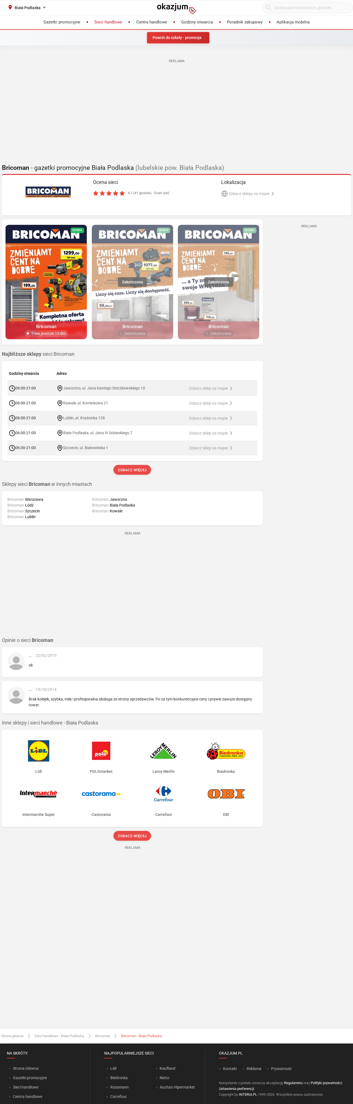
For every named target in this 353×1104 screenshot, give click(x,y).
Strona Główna (26, 1068)
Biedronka (119, 1078)
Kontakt (230, 1068)
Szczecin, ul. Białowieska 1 (85, 448)
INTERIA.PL (248, 1094)
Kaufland (167, 1068)
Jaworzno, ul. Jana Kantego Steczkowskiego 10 (104, 388)
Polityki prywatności (326, 1083)
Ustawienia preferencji (236, 1089)
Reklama (254, 1068)
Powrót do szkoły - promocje (177, 37)
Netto (164, 1078)
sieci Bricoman (38, 354)
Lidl (113, 1068)
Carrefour (118, 1096)
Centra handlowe (27, 1096)
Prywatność (281, 1068)
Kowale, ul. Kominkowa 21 (85, 403)
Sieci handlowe (25, 1087)
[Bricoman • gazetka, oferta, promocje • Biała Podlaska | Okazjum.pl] (48, 192)
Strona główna (12, 1036)
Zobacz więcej (132, 470)
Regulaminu (293, 1083)
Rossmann (119, 1087)
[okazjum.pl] (176, 8)
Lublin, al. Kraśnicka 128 (84, 418)
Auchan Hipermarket (177, 1087)
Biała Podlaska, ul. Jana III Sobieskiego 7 (97, 433)
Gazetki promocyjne (30, 1078)
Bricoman (102, 1036)
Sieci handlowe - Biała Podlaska (59, 1036)
